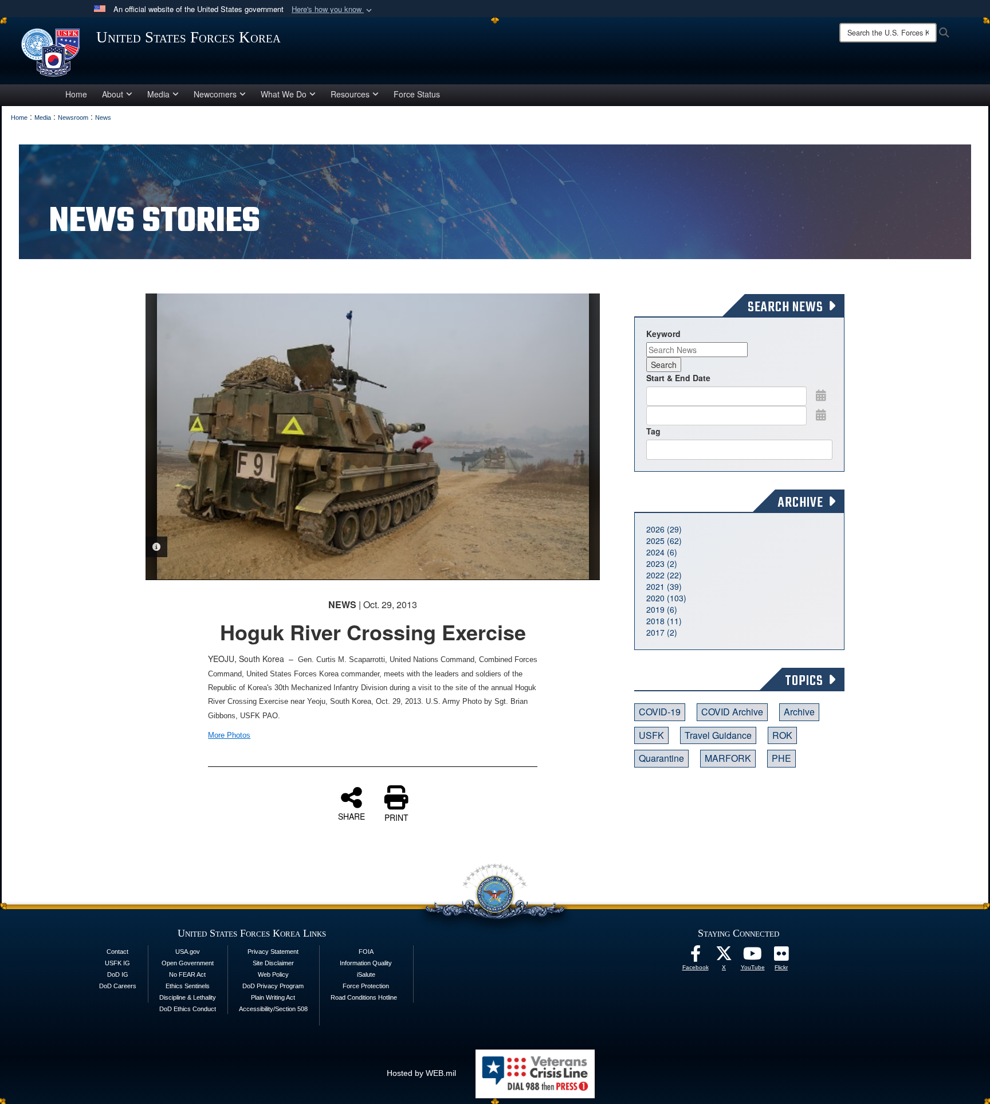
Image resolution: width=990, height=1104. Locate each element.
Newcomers (215, 94)
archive (799, 711)
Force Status (417, 94)
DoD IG (117, 974)
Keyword (663, 333)
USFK (651, 735)
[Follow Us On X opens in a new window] (724, 956)
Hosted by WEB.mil (421, 1073)
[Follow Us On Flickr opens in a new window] (781, 956)
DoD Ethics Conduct (187, 1008)
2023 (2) (661, 563)
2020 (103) (666, 598)
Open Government (188, 963)
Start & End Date (678, 377)
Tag (653, 431)
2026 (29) (664, 529)
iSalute (366, 974)
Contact (117, 951)
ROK (782, 735)
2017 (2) (661, 632)
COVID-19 (660, 711)
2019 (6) (661, 609)
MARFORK (728, 758)
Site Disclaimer (273, 963)
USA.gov (187, 951)
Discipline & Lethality (187, 997)
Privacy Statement (272, 951)
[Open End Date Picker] (821, 414)
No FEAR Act (187, 974)
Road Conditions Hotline (364, 997)
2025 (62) (664, 540)
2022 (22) (664, 575)
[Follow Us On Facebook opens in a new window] (695, 956)
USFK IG (117, 963)
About (112, 94)
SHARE (351, 816)
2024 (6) (661, 552)
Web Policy (273, 974)
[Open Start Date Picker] (821, 394)
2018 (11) (664, 621)
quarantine (661, 758)
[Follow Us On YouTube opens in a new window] (752, 956)
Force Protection (366, 985)
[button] (333, 9)
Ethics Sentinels (188, 985)
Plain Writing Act (273, 997)
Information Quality (366, 963)
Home (76, 94)
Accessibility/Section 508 (273, 1008)
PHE (781, 758)
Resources (350, 94)
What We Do (284, 94)
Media (158, 94)
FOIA (366, 951)
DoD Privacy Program (273, 985)
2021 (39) (664, 586)
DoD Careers (117, 985)
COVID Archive (732, 711)
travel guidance (718, 735)
